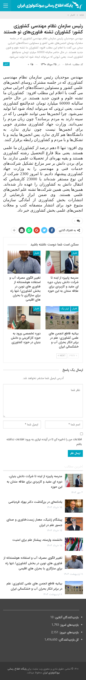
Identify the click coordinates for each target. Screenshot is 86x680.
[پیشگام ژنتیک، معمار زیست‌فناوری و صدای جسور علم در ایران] (74, 524)
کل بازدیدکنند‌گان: (68, 639)
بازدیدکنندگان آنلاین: (66, 617)
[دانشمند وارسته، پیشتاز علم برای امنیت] (74, 544)
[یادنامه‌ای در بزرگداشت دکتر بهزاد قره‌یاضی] (74, 506)
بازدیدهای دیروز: (68, 632)
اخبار (6, 64)
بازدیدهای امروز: (69, 625)
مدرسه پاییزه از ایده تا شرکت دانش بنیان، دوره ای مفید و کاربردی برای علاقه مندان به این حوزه (34, 481)
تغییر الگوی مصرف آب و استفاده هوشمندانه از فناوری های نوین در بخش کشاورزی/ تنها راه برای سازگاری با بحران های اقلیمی (33, 563)
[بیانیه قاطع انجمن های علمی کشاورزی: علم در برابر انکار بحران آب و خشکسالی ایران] (62, 317)
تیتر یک (65, 309)
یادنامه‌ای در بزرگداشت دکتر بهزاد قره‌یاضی (35, 501)
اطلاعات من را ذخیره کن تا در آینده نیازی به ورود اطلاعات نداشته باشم (44, 442)
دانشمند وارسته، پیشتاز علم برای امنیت (37, 539)
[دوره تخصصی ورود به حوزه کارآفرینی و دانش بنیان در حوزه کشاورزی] (24, 317)
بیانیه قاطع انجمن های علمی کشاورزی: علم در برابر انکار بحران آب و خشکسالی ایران (34, 586)
